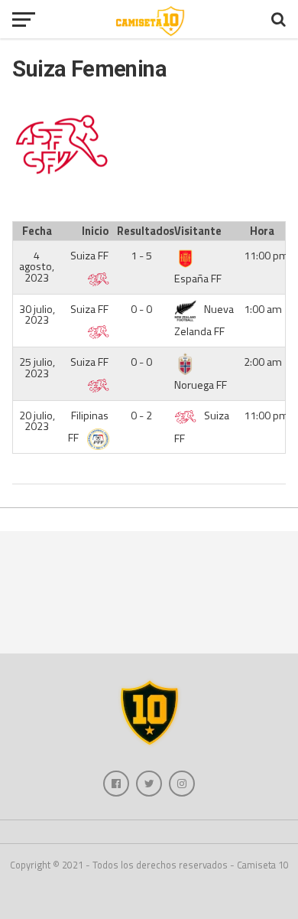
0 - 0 (141, 309)
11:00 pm (266, 255)
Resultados (143, 231)
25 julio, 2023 (37, 367)
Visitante (198, 231)
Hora (262, 231)
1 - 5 (141, 255)
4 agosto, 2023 (36, 266)
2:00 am (263, 362)
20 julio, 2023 (37, 421)
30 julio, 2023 (37, 314)
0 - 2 (141, 415)
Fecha (37, 231)
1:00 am (263, 309)
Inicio (95, 231)
